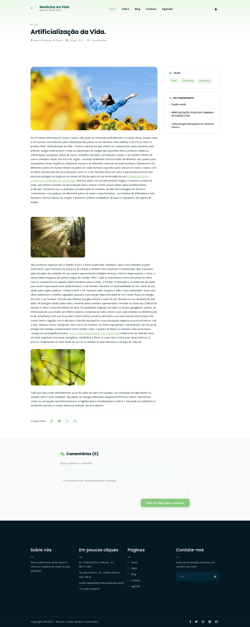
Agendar (167, 9)
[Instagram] (75, 421)
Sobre (125, 9)
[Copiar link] (51, 421)
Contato (151, 9)
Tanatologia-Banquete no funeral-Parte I (193, 125)
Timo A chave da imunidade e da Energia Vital (94, 333)
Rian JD (60, 621)
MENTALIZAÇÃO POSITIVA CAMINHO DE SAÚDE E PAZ (193, 114)
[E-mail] (59, 421)
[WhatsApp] (67, 421)
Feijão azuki (179, 104)
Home (112, 9)
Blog (137, 9)
